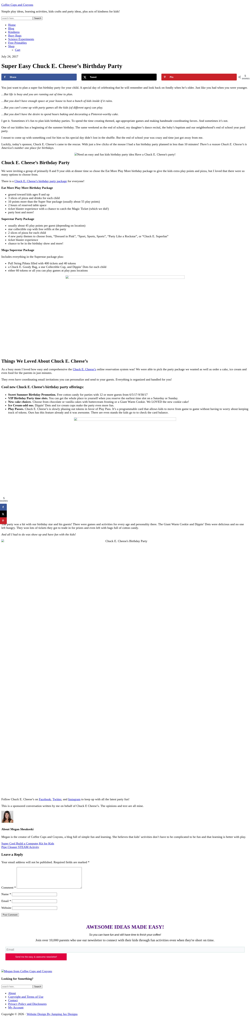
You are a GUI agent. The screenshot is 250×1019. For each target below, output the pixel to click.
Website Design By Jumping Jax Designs (52, 1014)
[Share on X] (3, 514)
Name (6, 894)
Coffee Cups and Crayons (17, 4)
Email (6, 901)
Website (6, 907)
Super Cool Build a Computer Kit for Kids (27, 843)
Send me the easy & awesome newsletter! (36, 957)
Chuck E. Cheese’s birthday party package (40, 181)
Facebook (45, 799)
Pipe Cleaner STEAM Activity (20, 847)
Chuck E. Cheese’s (84, 369)
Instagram (74, 799)
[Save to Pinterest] (3, 520)
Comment (8, 887)
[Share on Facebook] (3, 507)
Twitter (57, 799)
